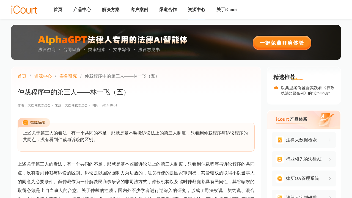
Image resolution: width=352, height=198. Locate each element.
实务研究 (68, 76)
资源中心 (43, 76)
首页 (22, 76)
